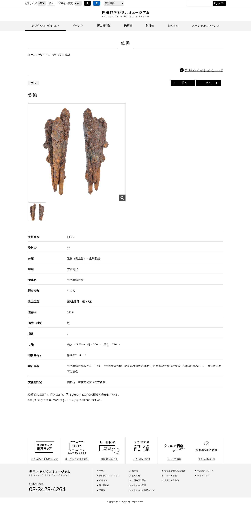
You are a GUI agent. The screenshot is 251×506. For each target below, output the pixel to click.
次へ (210, 82)
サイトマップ (203, 475)
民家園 (128, 25)
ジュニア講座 (174, 459)
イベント (77, 25)
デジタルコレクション (45, 25)
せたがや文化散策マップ (44, 459)
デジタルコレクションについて (204, 70)
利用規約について (205, 470)
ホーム (31, 54)
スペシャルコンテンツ (205, 25)
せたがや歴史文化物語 (77, 459)
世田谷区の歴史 (109, 459)
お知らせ (173, 25)
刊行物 (150, 25)
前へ (183, 82)
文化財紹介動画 (206, 459)
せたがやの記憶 (141, 459)
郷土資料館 (104, 25)
